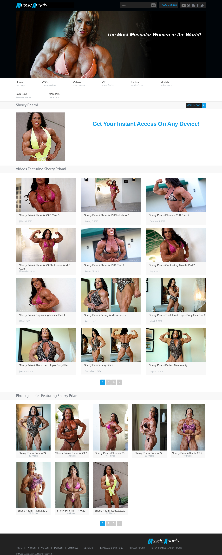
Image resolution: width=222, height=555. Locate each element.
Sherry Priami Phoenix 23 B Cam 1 (104, 265)
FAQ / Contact (169, 4)
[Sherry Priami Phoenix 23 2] (72, 427)
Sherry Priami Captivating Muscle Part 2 (172, 265)
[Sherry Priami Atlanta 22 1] (33, 485)
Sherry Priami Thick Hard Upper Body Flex (43, 365)
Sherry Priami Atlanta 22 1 (32, 510)
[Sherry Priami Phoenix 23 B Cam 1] (111, 245)
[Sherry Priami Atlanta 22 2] (188, 427)
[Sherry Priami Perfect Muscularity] (176, 345)
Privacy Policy (137, 548)
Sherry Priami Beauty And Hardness (105, 315)
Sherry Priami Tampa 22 (148, 453)
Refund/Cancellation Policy (166, 548)
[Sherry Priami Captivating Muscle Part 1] (46, 295)
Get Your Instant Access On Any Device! (146, 123)
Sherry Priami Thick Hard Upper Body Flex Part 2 (177, 315)
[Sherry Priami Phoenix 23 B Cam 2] (176, 195)
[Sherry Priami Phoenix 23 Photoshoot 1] (111, 195)
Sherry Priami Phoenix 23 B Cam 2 (169, 215)
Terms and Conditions (111, 548)
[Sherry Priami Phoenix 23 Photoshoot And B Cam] (46, 245)
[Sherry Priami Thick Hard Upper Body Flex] (46, 345)
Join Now (73, 548)
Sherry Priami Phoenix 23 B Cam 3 (39, 215)
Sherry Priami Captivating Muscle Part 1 (42, 315)
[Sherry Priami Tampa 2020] (110, 485)
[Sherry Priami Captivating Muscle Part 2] (176, 245)
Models (58, 548)
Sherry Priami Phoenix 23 (109, 453)
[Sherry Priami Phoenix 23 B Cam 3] (46, 195)
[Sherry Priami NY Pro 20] (72, 485)
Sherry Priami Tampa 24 (32, 453)
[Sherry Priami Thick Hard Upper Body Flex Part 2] (176, 295)
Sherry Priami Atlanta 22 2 (187, 453)
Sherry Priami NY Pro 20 (71, 510)
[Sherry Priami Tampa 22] (149, 427)
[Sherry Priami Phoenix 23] (110, 427)
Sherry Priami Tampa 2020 (109, 510)
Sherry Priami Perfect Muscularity (168, 365)
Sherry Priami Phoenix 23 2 (71, 453)
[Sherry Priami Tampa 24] (33, 427)
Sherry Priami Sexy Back (98, 365)
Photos (31, 548)
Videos (45, 548)
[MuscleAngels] (45, 7)
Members (88, 548)
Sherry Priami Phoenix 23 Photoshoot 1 (107, 215)
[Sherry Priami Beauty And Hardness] (111, 295)
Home (19, 548)
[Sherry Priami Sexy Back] (111, 345)
